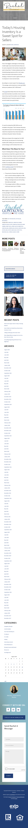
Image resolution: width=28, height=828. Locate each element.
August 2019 (7, 563)
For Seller (18, 218)
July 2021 (6, 503)
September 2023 (7, 435)
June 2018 (6, 600)
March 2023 (6, 451)
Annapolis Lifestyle (8, 626)
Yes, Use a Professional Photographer (5, 249)
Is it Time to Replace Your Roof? (11, 249)
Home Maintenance (8, 644)
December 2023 (7, 428)
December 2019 (7, 553)
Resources (4, 220)
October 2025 (7, 370)
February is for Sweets (16, 249)
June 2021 (6, 506)
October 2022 (7, 464)
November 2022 (7, 461)
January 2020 (7, 550)
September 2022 (7, 467)
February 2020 (7, 548)
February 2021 (7, 516)
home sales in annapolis (17, 226)
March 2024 (6, 420)
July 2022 (6, 472)
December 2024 (7, 396)
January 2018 (7, 613)
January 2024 (7, 425)
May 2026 (6, 357)
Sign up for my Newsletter (11, 276)
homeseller (11, 228)
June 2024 (6, 412)
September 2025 (7, 373)
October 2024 (7, 402)
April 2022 (6, 480)
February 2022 (7, 485)
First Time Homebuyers (9, 631)
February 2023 (7, 454)
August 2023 (7, 438)
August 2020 (7, 532)
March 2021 (6, 514)
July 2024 (6, 409)
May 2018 (6, 602)
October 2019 (7, 558)
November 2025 (7, 368)
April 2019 (6, 574)
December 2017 (7, 615)
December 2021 (7, 490)
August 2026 (7, 349)
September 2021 (7, 498)
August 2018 (7, 594)
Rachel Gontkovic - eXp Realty (14, 7)
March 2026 (6, 362)
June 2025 (6, 381)
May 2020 (6, 540)
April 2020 (6, 542)
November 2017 (7, 618)
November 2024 (7, 399)
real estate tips (18, 230)
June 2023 (6, 443)
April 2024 (6, 417)
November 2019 (7, 555)
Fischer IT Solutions (12, 796)
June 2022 (6, 475)
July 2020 (6, 534)
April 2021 (6, 511)
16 (22, 667)
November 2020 (7, 524)
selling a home (15, 232)
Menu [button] (15, 18)
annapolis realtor (17, 224)
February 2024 (7, 422)
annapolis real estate (7, 224)
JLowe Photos (12, 794)
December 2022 (7, 459)
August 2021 (7, 501)
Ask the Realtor (11, 218)
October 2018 (7, 589)
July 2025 (6, 378)
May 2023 (6, 446)
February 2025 (7, 391)
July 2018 (6, 597)
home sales (8, 226)
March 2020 (6, 545)
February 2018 (7, 610)
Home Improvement (8, 642)
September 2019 (7, 561)
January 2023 (7, 456)
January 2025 (7, 394)
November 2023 (7, 430)
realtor (4, 232)
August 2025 (7, 375)
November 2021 (7, 493)
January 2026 (7, 365)
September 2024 (7, 404)
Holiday (5, 639)
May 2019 (6, 571)
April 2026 (6, 360)
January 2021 (7, 519)
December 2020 (7, 521)
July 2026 (6, 352)
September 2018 (7, 592)
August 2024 (7, 407)
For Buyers (6, 634)
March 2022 (6, 482)
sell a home (9, 232)
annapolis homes (18, 222)
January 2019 (7, 581)
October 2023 (7, 433)
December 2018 (7, 584)
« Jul (5, 681)
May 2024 (6, 415)
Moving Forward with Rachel (10, 647)
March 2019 (6, 576)
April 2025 (6, 386)
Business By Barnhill (20, 796)
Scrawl (16, 798)
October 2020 (7, 527)
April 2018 (6, 605)
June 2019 (6, 568)
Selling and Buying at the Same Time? (12, 332)
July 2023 (6, 441)
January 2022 (7, 488)
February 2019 (7, 579)
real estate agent (10, 230)
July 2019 (6, 566)
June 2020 (6, 537)
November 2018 (7, 587)
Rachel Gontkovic (19, 228)
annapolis (10, 222)
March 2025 (6, 388)
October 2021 (7, 495)
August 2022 (7, 469)
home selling (5, 228)
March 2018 (6, 607)
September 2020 (7, 529)
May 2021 (6, 508)
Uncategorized (7, 652)
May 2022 (6, 477)
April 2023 (6, 448)
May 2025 (6, 383)
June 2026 (6, 355)
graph (5, 91)
